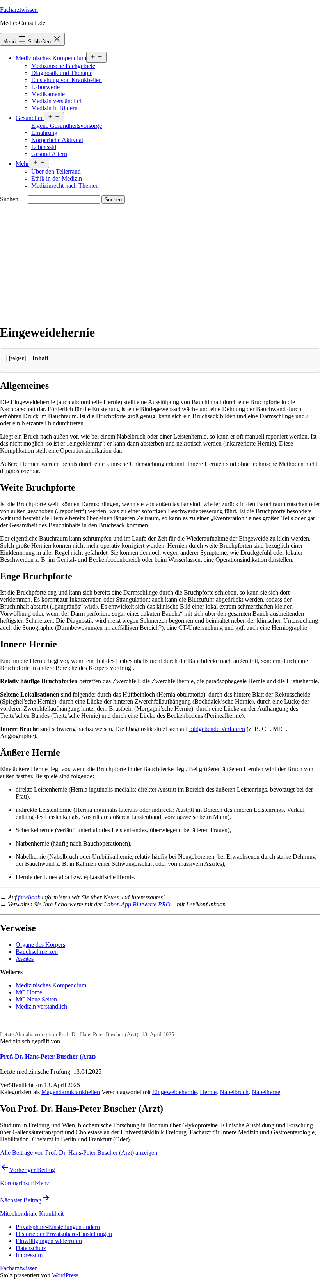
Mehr (22, 163)
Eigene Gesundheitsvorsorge (66, 125)
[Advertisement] (160, 262)
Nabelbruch (234, 1092)
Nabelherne (266, 1092)
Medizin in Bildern (54, 108)
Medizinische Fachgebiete (63, 66)
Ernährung (44, 132)
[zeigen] (17, 358)
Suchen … (13, 199)
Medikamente (48, 94)
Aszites (25, 958)
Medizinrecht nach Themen (65, 185)
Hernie (208, 1092)
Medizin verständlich (57, 101)
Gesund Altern (49, 153)
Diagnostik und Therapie (61, 73)
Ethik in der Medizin (56, 178)
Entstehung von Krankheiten (66, 80)
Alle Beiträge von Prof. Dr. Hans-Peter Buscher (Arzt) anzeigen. (79, 1152)
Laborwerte (45, 87)
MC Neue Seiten (36, 999)
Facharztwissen (19, 9)
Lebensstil (43, 146)
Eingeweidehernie (174, 1092)
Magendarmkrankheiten (70, 1092)
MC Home (29, 992)
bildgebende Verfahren (217, 728)
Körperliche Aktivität (57, 139)
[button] (58, 1226)
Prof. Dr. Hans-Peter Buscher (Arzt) (48, 1056)
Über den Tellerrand (56, 171)
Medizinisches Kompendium (51, 58)
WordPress (65, 1275)
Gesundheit (30, 118)
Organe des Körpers (40, 944)
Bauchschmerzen (37, 951)
